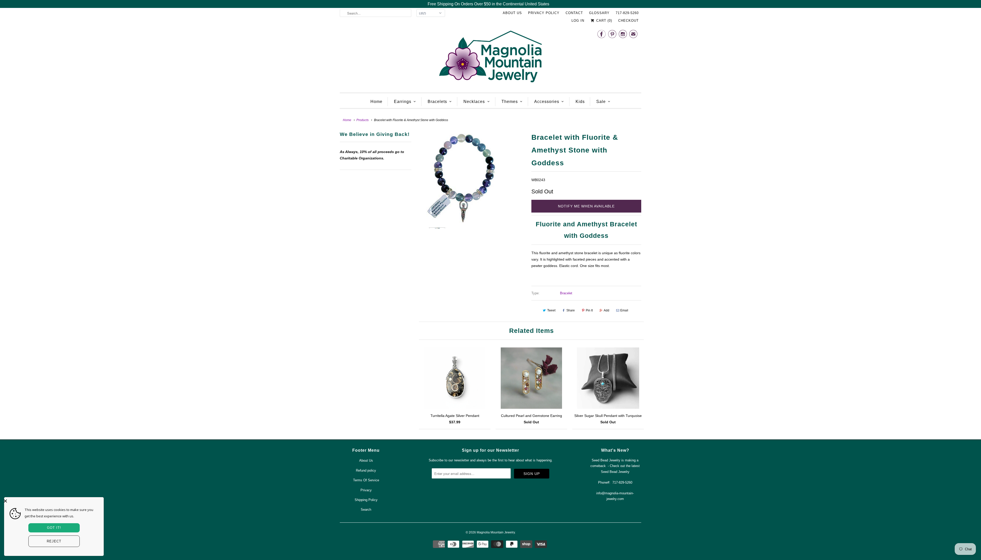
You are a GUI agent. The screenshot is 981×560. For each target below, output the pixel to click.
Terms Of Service (366, 480)
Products (362, 120)
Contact (574, 13)
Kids (580, 101)
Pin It (589, 310)
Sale (601, 101)
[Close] (52, 501)
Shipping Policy (366, 500)
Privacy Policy (543, 13)
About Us (512, 13)
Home (376, 101)
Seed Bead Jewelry (615, 472)
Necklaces (474, 101)
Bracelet (566, 293)
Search (366, 509)
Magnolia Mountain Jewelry (496, 532)
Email (624, 310)
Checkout (628, 20)
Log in (577, 20)
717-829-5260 (627, 13)
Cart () (603, 20)
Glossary (599, 13)
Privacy (366, 490)
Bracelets (437, 101)
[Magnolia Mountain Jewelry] (490, 57)
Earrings (402, 101)
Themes (509, 101)
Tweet (551, 310)
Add (606, 310)
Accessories (546, 101)
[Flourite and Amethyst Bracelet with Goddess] (471, 179)
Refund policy (366, 470)
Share (570, 310)
